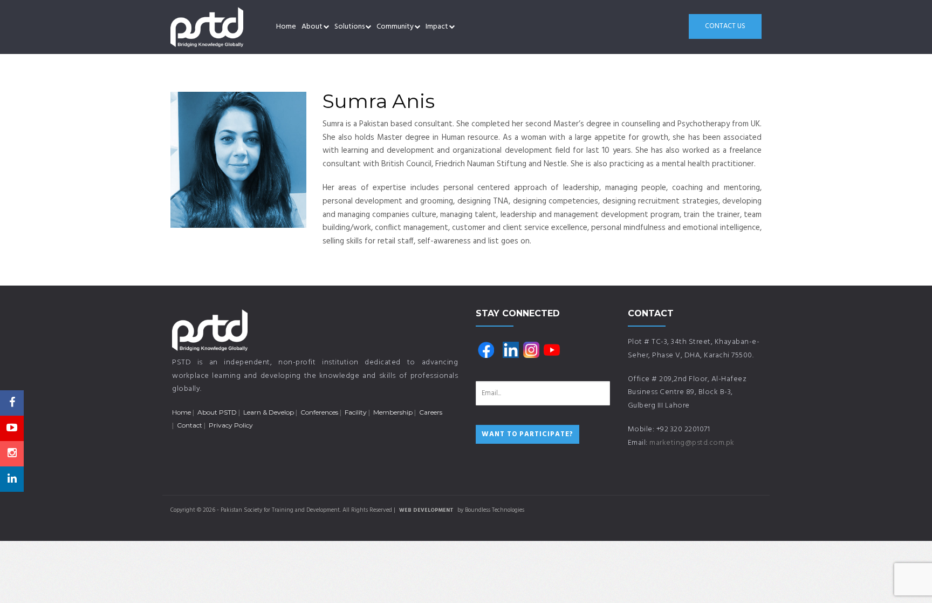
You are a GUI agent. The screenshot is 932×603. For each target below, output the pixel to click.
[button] (326, 27)
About (312, 27)
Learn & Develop (268, 412)
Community (395, 27)
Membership (393, 412)
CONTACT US (725, 26)
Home (286, 27)
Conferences (319, 412)
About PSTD (217, 412)
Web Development (426, 510)
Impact (437, 27)
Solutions (349, 27)
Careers (430, 412)
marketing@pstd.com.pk (692, 443)
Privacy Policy (231, 425)
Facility (356, 412)
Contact (189, 425)
